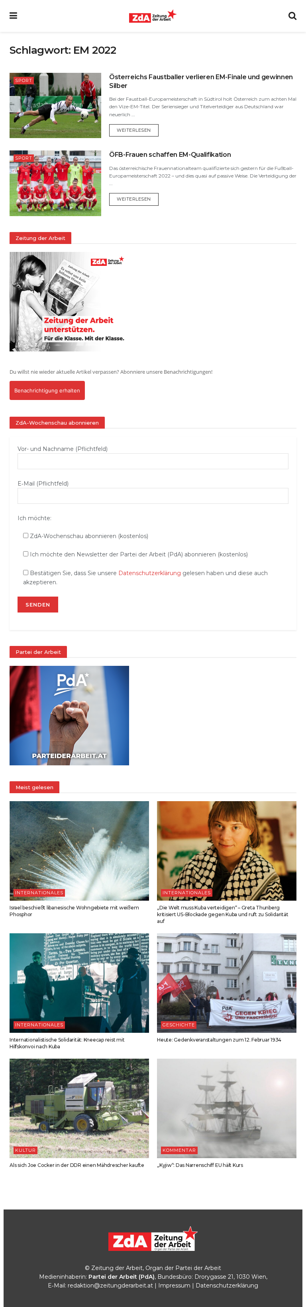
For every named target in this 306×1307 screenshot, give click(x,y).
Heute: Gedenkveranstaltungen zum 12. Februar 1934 (219, 1040)
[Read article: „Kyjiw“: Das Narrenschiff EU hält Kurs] (226, 1108)
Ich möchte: (34, 518)
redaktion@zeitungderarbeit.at (110, 1285)
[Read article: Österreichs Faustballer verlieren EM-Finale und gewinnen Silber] (55, 105)
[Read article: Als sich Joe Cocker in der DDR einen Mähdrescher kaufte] (79, 1108)
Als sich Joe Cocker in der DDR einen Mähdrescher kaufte (77, 1165)
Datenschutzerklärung (149, 573)
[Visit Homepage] (153, 16)
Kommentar (179, 1150)
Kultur (25, 1150)
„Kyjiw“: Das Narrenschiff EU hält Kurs (200, 1165)
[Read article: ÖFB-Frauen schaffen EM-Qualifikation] (55, 183)
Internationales (39, 892)
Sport (23, 80)
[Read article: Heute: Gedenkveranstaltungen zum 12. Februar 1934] (226, 983)
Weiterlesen (138, 130)
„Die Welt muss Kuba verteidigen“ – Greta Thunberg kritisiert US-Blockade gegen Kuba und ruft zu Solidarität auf (222, 914)
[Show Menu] (13, 16)
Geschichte (179, 1025)
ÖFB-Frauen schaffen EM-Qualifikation (170, 154)
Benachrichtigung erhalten (47, 390)
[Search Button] (292, 16)
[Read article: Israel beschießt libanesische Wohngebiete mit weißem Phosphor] (79, 851)
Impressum (174, 1285)
